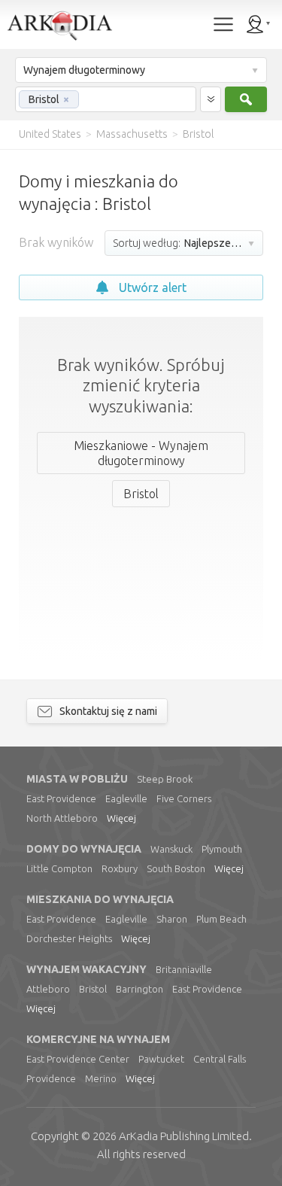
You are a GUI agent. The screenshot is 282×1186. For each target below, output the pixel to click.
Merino (101, 1078)
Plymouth (222, 849)
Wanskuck (171, 849)
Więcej (121, 818)
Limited (184, 1136)
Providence (51, 1078)
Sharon (171, 919)
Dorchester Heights (69, 938)
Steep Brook (165, 779)
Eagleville (126, 798)
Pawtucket (161, 1059)
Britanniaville (184, 969)
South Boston (176, 868)
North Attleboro (62, 818)
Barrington (139, 989)
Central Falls (219, 1059)
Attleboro (48, 989)
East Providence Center (77, 1059)
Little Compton (59, 868)
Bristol (93, 989)
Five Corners (183, 798)
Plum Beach (221, 919)
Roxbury (120, 868)
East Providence (61, 798)
